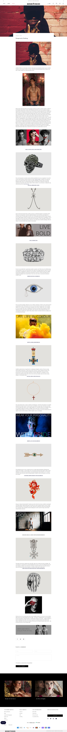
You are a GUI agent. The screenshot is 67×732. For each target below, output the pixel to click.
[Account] (53, 3)
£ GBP (49, 3)
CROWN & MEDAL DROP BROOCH (33, 342)
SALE (13, 3)
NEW (4, 3)
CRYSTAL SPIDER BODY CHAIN (33, 185)
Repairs (5, 718)
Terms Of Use (34, 713)
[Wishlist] (60, 3)
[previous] (3, 0)
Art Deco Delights (41, 698)
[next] (63, 0)
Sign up (55, 715)
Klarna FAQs (34, 711)
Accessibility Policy (36, 716)
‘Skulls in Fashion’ (38, 179)
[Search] (56, 3)
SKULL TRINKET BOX (34, 240)
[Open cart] (63, 3)
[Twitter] (50, 718)
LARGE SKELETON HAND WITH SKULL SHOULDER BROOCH (33, 568)
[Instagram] (53, 718)
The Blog (21, 716)
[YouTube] (56, 718)
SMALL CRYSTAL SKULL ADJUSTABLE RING (33, 149)
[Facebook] (47, 718)
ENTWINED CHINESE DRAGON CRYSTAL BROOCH (33, 475)
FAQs (5, 713)
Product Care (6, 716)
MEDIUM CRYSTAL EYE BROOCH (33, 276)
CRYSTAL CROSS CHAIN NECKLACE (33, 376)
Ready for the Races (10, 698)
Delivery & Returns (7, 711)
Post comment (22, 666)
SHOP (9, 3)
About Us (21, 711)
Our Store (21, 713)
